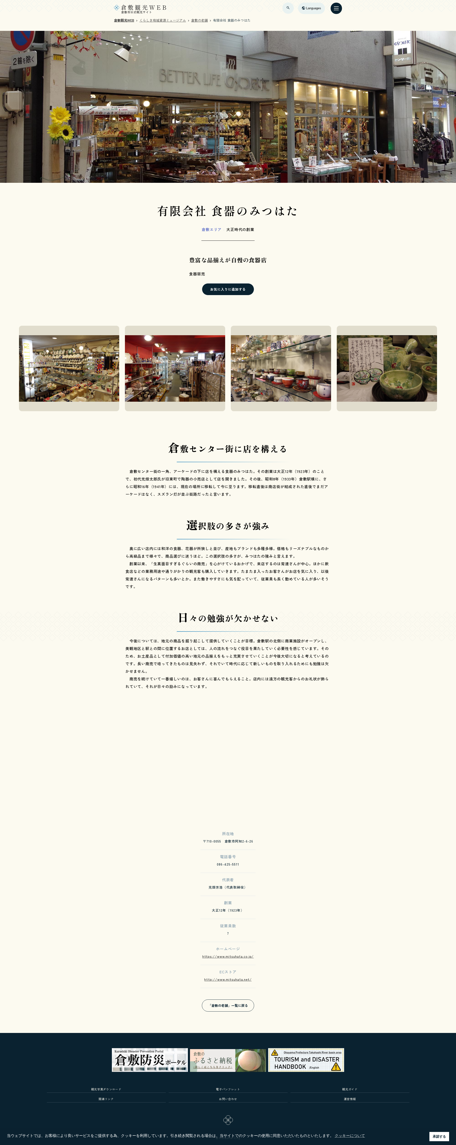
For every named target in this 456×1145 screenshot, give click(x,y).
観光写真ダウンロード (106, 1089)
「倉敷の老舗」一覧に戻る (228, 1005)
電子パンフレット (228, 1089)
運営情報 (350, 1099)
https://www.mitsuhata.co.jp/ (228, 956)
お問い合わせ (228, 1099)
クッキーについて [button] (350, 1136)
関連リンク (106, 1099)
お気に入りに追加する (228, 289)
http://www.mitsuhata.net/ (228, 979)
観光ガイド (349, 1089)
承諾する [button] (439, 1136)
